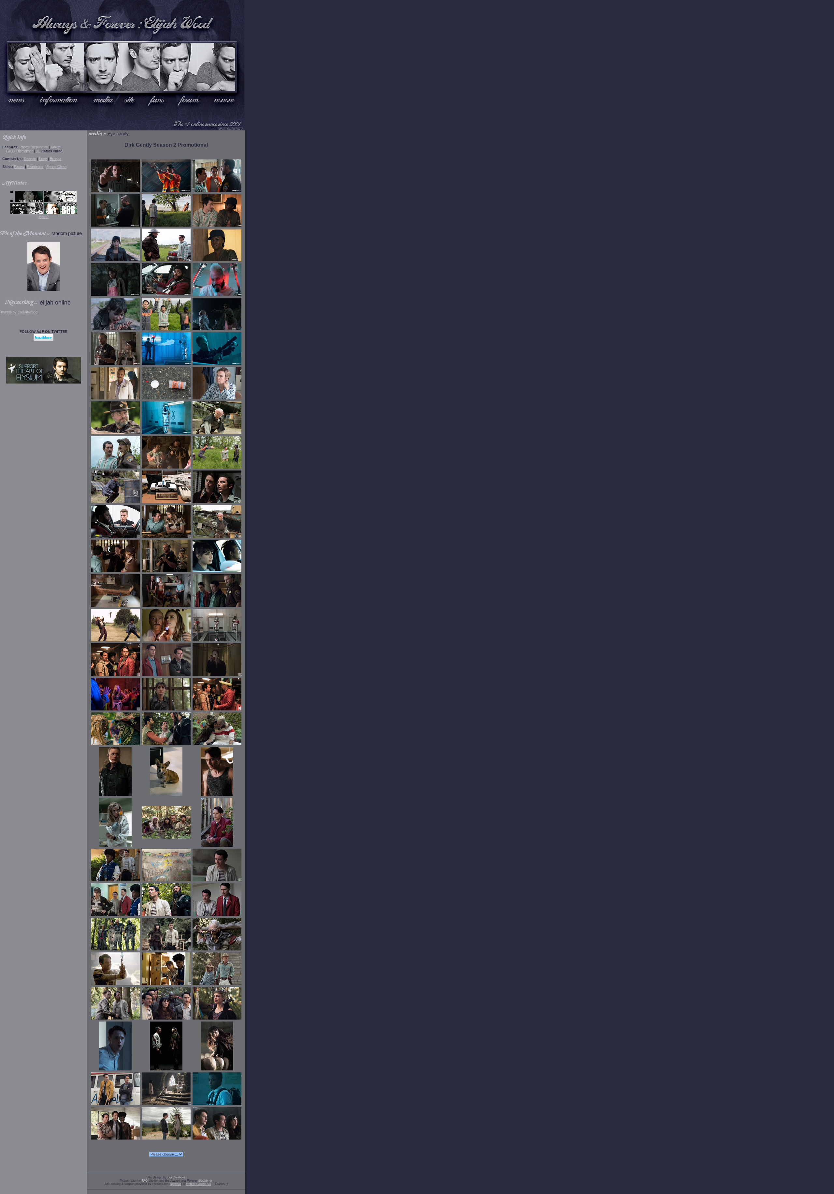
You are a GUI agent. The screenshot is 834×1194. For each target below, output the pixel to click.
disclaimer (205, 1180)
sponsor (175, 1184)
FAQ (9, 151)
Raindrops (35, 167)
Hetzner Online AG (198, 1184)
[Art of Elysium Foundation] (43, 382)
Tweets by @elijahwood (18, 312)
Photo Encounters (34, 147)
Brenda (55, 159)
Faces (19, 167)
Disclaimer (24, 151)
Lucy (43, 159)
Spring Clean (56, 167)
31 (38, 151)
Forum (56, 147)
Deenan (30, 159)
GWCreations (176, 1177)
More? (43, 217)
